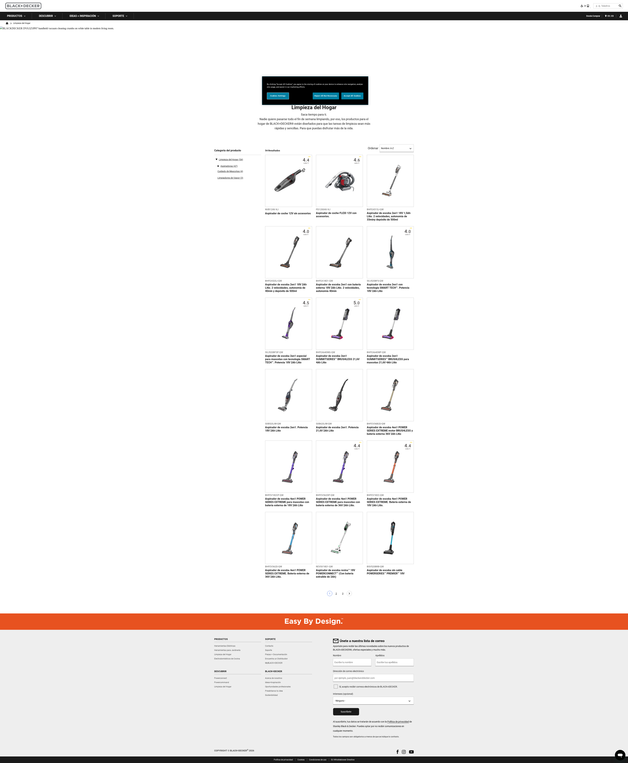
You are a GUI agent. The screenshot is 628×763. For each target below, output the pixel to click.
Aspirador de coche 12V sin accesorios (288, 213)
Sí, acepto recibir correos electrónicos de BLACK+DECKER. (368, 686)
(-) (216, 159)
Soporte (118, 15)
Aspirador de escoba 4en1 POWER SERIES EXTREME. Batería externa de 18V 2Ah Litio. (389, 502)
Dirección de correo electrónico (348, 671)
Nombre (337, 655)
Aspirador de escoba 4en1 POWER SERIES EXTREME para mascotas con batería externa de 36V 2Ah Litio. (338, 502)
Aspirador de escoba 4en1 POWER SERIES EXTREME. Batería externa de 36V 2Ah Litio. (287, 573)
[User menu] (620, 16)
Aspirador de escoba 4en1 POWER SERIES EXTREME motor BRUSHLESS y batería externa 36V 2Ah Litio (390, 430)
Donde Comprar (593, 16)
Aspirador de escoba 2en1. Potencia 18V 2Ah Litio (286, 429)
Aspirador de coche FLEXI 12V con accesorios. (336, 215)
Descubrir (46, 15)
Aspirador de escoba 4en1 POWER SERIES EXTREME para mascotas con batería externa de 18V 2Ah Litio (287, 502)
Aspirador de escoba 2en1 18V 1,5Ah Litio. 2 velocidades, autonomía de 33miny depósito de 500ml (388, 216)
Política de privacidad (398, 721)
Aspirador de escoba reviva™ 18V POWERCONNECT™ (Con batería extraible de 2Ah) (335, 573)
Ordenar (373, 148)
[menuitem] (16, 16)
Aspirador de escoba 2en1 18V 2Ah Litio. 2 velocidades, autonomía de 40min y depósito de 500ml (286, 288)
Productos (14, 15)
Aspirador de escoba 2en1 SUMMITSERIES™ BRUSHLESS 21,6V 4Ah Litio (337, 359)
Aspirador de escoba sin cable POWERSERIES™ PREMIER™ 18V (385, 572)
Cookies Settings (278, 96)
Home (7, 23)
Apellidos (379, 655)
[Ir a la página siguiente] (349, 593)
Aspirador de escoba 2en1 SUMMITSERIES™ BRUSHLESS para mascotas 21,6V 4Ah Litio (388, 359)
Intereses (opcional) (343, 694)
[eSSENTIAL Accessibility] (585, 5)
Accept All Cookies (352, 96)
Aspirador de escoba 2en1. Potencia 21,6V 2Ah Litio (337, 429)
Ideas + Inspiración (83, 15)
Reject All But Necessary (325, 96)
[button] (398, 752)
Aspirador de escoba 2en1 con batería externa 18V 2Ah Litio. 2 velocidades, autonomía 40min (338, 288)
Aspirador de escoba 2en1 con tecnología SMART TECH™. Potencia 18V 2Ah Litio (388, 288)
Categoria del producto (227, 150)
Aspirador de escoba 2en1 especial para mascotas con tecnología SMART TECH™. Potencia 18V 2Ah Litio (287, 359)
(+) (218, 166)
